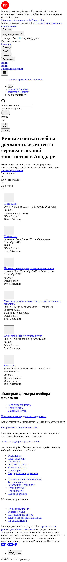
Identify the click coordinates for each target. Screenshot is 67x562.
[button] (4, 62)
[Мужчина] (9, 197)
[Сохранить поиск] (4, 125)
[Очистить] (5, 112)
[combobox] (16, 105)
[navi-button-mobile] (4, 73)
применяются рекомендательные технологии (28, 528)
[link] (6, 55)
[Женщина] (9, 230)
